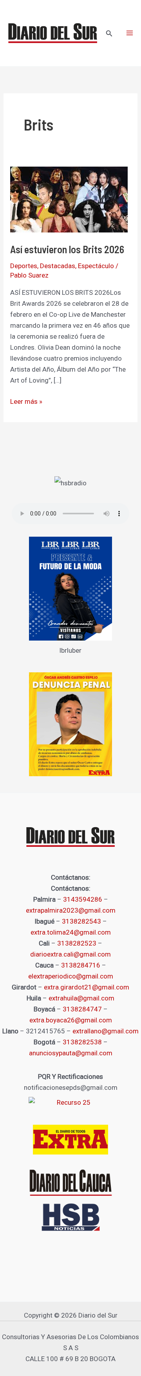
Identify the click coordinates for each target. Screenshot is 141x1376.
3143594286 (82, 899)
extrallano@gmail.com (105, 1031)
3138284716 (80, 965)
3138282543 (81, 921)
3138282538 (82, 1042)
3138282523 (76, 943)
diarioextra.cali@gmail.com (70, 954)
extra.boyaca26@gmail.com (70, 1020)
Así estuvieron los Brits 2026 (67, 249)
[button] (109, 33)
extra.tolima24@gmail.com (71, 932)
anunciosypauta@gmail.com (70, 1053)
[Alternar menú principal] (130, 33)
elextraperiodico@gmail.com (70, 976)
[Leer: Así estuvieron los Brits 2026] (69, 199)
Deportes (23, 266)
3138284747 (82, 1009)
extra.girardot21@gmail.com (86, 987)
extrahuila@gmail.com (81, 998)
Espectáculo (96, 266)
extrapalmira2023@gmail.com (71, 910)
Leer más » (26, 400)
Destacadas (57, 266)
